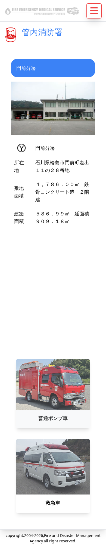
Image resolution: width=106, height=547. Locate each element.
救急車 (53, 502)
